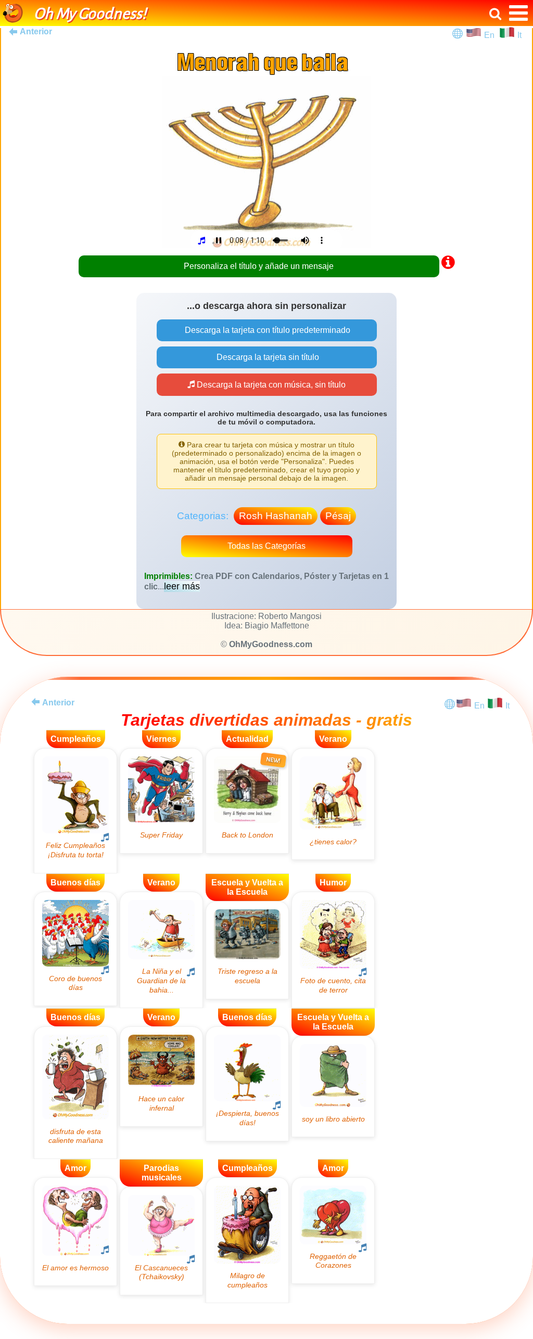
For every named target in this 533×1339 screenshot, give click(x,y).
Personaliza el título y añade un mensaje (259, 266)
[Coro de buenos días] (75, 949)
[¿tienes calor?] (333, 804)
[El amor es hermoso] (75, 1232)
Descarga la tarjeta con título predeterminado (266, 330)
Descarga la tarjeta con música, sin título (270, 384)
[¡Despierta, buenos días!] (247, 1083)
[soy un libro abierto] (333, 1086)
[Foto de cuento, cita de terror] (333, 950)
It (519, 35)
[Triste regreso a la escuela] (247, 950)
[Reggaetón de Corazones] (333, 1231)
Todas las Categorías (266, 546)
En (491, 35)
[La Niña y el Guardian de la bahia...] (161, 950)
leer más (182, 586)
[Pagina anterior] (35, 702)
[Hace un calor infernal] (161, 1076)
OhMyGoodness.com (270, 644)
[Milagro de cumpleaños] (247, 1240)
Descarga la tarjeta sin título (266, 357)
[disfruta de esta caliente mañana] (75, 1092)
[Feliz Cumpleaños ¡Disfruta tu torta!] (75, 810)
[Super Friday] (161, 800)
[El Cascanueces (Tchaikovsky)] (161, 1241)
